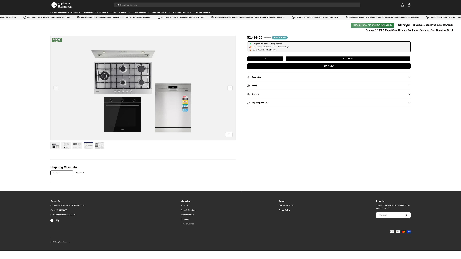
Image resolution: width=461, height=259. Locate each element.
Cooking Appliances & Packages (64, 12)
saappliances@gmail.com (66, 214)
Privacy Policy (284, 210)
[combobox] (237, 5)
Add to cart (348, 59)
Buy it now (329, 66)
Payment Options (187, 215)
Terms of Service (187, 224)
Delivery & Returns (286, 205)
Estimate (80, 173)
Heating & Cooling (181, 12)
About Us (184, 205)
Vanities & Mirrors (159, 12)
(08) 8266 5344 (271, 50)
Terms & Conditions (188, 210)
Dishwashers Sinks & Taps (94, 12)
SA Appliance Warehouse (62, 242)
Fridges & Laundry (202, 12)
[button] (409, 5)
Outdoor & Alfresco (120, 12)
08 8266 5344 (61, 210)
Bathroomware (140, 12)
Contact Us (185, 219)
